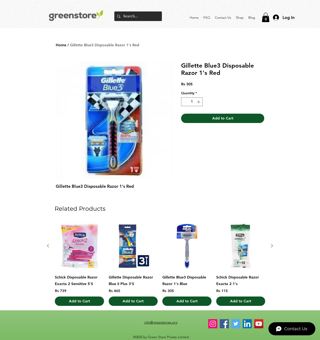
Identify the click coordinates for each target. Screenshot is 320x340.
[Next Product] (272, 246)
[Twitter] (235, 323)
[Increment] (199, 102)
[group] (160, 263)
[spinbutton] (192, 102)
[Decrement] (185, 102)
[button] (266, 17)
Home (61, 45)
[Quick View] (79, 246)
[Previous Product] (48, 246)
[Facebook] (224, 323)
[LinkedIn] (247, 323)
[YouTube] (258, 323)
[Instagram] (212, 323)
